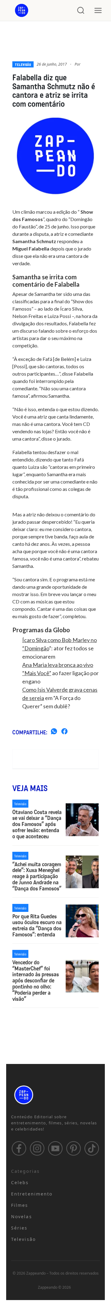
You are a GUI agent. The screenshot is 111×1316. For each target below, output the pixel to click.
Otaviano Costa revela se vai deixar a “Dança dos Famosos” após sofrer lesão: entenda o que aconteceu (37, 824)
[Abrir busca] (80, 10)
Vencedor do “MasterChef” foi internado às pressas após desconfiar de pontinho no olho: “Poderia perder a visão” (35, 981)
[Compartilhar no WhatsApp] (54, 732)
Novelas (21, 1216)
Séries (19, 1228)
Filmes (19, 1205)
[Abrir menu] (98, 10)
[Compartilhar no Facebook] (64, 732)
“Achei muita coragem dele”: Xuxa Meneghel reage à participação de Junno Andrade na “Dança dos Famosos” (36, 877)
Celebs (20, 1182)
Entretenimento (31, 1194)
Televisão (23, 64)
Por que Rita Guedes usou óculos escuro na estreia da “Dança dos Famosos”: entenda (37, 926)
